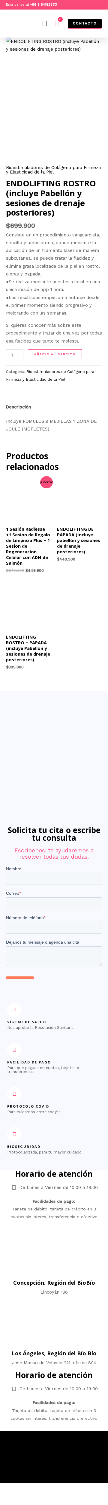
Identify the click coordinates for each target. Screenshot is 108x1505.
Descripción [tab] (18, 407)
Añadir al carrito (55, 354)
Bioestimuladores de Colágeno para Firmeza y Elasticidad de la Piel (53, 170)
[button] (44, 23)
